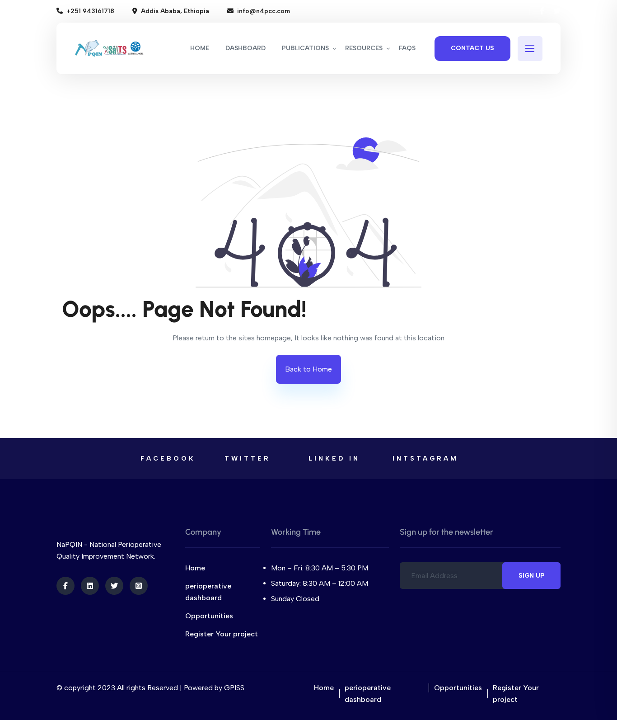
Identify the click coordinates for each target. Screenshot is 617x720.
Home (195, 568)
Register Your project (221, 634)
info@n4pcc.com (263, 11)
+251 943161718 (90, 11)
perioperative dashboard (208, 592)
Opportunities (209, 616)
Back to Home (308, 369)
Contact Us (472, 48)
